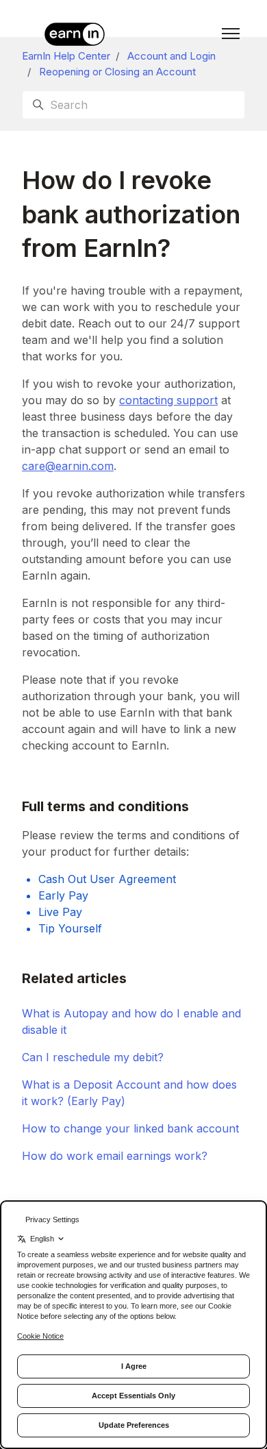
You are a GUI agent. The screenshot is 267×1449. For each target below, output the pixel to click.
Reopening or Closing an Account (117, 71)
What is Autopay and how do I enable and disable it (131, 1021)
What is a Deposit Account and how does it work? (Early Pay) (129, 1093)
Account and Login (171, 55)
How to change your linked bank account (130, 1128)
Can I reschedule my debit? (93, 1057)
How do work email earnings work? (114, 1156)
